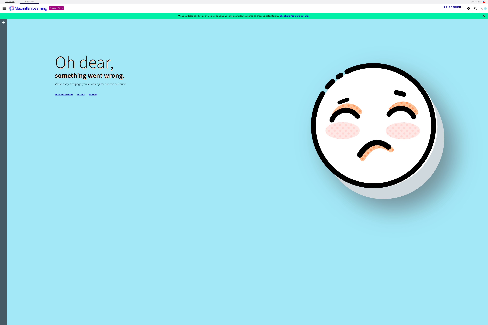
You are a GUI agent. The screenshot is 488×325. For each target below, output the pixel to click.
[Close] (484, 16)
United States (476, 2)
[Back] (4, 39)
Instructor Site (9, 2)
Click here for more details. (294, 15)
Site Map (93, 94)
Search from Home (64, 94)
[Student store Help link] (468, 8)
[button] (475, 8)
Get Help (81, 94)
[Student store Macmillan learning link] (30, 8)
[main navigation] (4, 8)
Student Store (29, 2)
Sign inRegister (452, 7)
